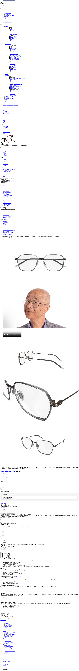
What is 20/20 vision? (7, 203)
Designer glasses (13, 34)
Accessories (12, 94)
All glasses (6, 237)
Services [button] (4, 631)
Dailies (4, 161)
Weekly (11, 47)
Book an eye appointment (10, 632)
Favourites (7, 14)
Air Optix (5, 162)
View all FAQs (13, 72)
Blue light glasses (13, 30)
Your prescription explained (8, 195)
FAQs (11, 42)
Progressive (5, 155)
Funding (12, 87)
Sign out (7, 19)
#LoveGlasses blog (14, 41)
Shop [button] (4, 622)
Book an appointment (14, 81)
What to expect (13, 79)
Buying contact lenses (14, 57)
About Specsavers (8, 649)
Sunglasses (12, 33)
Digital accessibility (7, 661)
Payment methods (8, 18)
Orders (6, 16)
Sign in (9, 13)
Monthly (12, 50)
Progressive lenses (6, 201)
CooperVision (5, 164)
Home (1, 237)
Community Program (9, 647)
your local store (18, 576)
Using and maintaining (14, 92)
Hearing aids (12, 90)
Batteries (12, 91)
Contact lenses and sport (7, 200)
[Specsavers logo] (4, 8)
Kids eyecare (12, 64)
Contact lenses (8, 44)
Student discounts (8, 628)
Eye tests (7, 60)
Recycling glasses (13, 38)
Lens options (12, 39)
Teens (4, 121)
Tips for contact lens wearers (15, 56)
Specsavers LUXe (7, 471)
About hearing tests (9, 635)
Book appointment (9, 96)
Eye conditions (13, 67)
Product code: (3, 491)
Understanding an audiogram (16, 88)
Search (1, 1)
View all (12, 51)
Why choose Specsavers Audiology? (17, 78)
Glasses (6, 26)
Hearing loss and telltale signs (16, 84)
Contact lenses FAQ (9, 648)
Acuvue (4, 159)
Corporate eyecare (9, 636)
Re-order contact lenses (10, 15)
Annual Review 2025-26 (10, 651)
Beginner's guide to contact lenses (17, 52)
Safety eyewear (13, 69)
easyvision (5, 160)
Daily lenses (12, 49)
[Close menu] (0, 24)
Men (4, 120)
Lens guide (12, 40)
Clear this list (3, 620)
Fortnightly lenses (13, 48)
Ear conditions (13, 85)
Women (4, 119)
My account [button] (5, 13)
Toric (4, 154)
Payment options (13, 37)
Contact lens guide (14, 54)
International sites (6, 662)
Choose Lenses (3, 503)
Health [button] (4, 638)
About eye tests (8, 633)
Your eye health (13, 65)
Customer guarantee (14, 80)
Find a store (5, 5)
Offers (6, 74)
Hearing (7, 75)
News (6, 652)
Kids (4, 122)
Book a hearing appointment (10, 634)
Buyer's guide (13, 36)
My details (7, 17)
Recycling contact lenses (15, 55)
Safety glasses (13, 31)
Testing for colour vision (7, 204)
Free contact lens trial (14, 58)
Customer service (8, 645)
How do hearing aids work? (15, 86)
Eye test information (14, 66)
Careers (6, 653)
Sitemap (4, 665)
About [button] (4, 644)
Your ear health (8, 641)
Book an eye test (13, 70)
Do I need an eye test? (7, 193)
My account (7, 100)
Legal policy (5, 664)
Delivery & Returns (9, 646)
